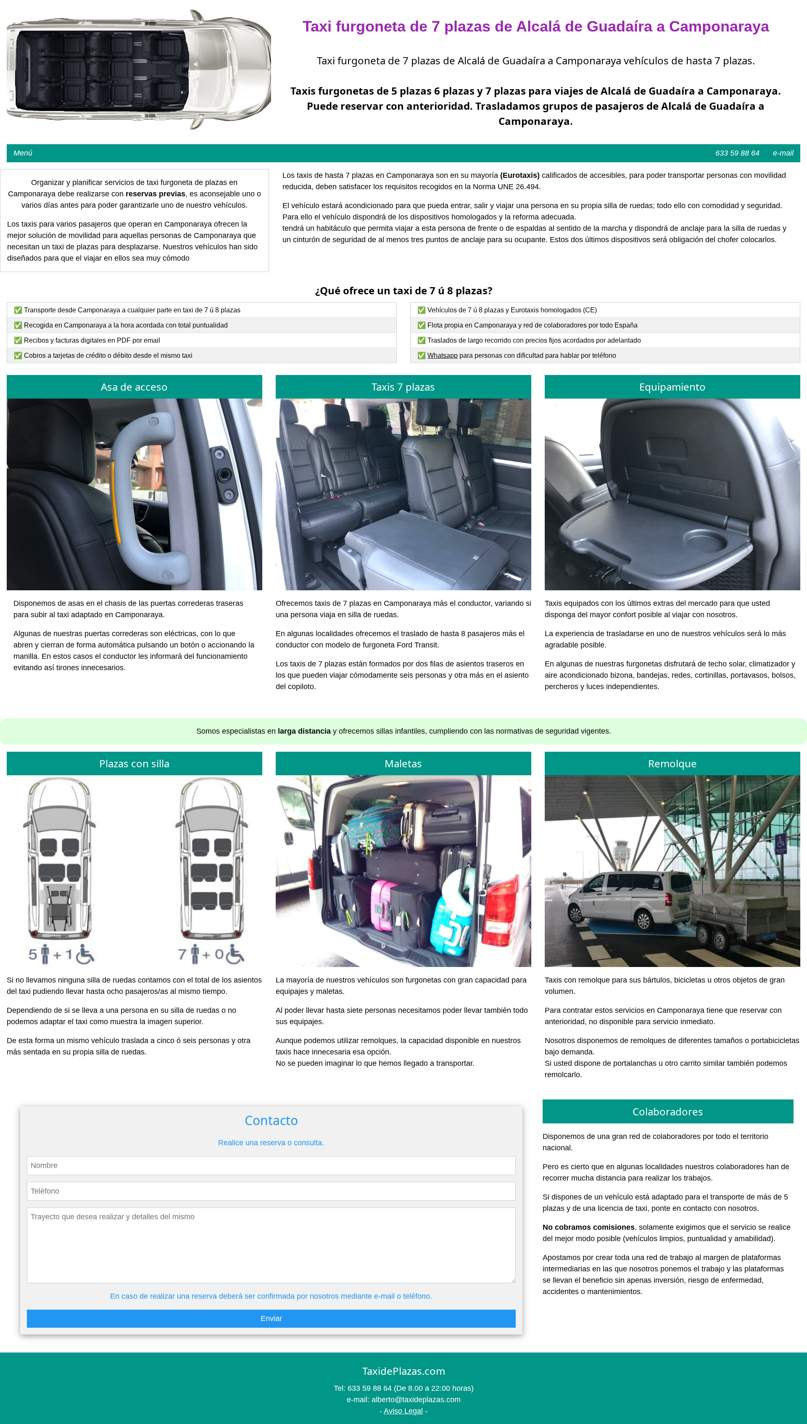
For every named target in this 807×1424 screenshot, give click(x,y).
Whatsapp (442, 355)
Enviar (271, 1318)
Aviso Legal (403, 1411)
